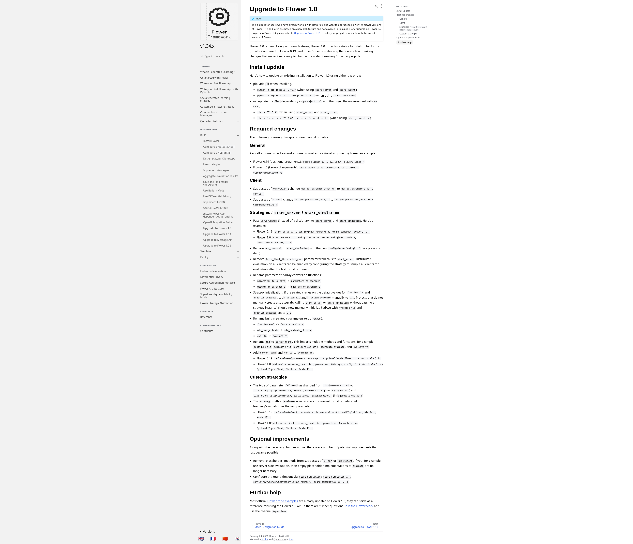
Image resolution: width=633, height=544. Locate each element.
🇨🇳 (225, 539)
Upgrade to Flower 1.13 (217, 234)
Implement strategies (216, 170)
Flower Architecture (212, 288)
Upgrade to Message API (217, 240)
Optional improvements (408, 37)
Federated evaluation (213, 271)
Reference (206, 317)
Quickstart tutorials (211, 121)
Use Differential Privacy (217, 196)
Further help (404, 42)
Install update (403, 10)
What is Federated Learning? (217, 72)
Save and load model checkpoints (215, 183)
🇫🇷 (213, 539)
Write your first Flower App (216, 83)
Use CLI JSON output (215, 208)
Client (402, 22)
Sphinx (264, 539)
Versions (209, 531)
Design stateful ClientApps (219, 158)
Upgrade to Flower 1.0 (217, 228)
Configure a (216, 152)
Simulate (205, 251)
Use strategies (211, 164)
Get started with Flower (214, 77)
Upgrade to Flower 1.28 (217, 245)
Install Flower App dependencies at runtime (218, 215)
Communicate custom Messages (213, 114)
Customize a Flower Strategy (217, 106)
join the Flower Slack (359, 506)
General (403, 18)
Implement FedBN (214, 202)
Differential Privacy (211, 277)
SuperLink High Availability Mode (216, 296)
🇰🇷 (237, 539)
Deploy (204, 257)
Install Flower (211, 141)
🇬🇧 (201, 539)
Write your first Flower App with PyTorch (219, 91)
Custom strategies (408, 33)
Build (203, 135)
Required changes (405, 14)
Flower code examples (282, 501)
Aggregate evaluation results (220, 176)
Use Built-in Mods (213, 190)
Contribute (206, 331)
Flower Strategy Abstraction (216, 303)
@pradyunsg (279, 539)
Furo (291, 539)
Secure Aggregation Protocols (217, 283)
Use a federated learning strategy (215, 99)
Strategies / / (413, 28)
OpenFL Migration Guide (218, 222)
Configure (219, 146)
